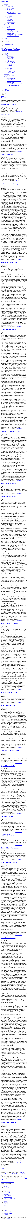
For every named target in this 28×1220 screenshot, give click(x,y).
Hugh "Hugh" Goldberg (8, 483)
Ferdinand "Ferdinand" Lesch (10, 431)
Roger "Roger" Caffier (8, 766)
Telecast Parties (10, 23)
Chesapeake (10, 6)
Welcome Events (11, 22)
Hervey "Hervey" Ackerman (10, 848)
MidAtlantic (10, 9)
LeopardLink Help (8, 44)
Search (2, 96)
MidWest (9, 11)
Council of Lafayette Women (14, 31)
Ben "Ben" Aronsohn (7, 816)
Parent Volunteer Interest (13, 36)
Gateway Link (10, 33)
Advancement (7, 1211)
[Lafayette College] (10, 49)
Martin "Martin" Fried (8, 496)
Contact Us (6, 1214)
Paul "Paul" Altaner (7, 835)
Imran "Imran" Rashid (8, 1122)
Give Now (6, 24)
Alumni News (7, 1195)
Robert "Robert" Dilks (8, 705)
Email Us (9, 1218)
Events (5, 5)
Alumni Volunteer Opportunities (15, 34)
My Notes (3, 97)
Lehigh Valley (10, 8)
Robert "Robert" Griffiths (9, 862)
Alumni (5, 1210)
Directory (6, 4)
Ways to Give (10, 26)
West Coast (9, 19)
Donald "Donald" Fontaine (9, 623)
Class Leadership (11, 29)
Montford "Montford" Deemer (10, 750)
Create (2, 98)
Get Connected (7, 27)
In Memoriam (18, 151)
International (10, 20)
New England (10, 12)
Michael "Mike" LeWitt (8, 104)
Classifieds (6, 1194)
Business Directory (8, 1192)
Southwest (9, 16)
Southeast (9, 15)
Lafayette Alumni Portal (9, 1198)
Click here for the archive (7, 1182)
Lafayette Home (8, 1197)
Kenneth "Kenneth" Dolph (9, 262)
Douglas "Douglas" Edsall (9, 692)
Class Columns (10, 30)
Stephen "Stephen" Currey (9, 184)
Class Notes (7, 1191)
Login (5, 38)
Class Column (18, 111)
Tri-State (9, 17)
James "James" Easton (8, 938)
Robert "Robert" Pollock (9, 329)
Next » (2, 1168)
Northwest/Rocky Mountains (14, 13)
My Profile (6, 41)
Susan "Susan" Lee (7, 115)
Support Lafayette (8, 1213)
